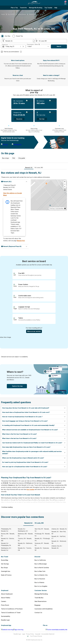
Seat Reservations (40, 601)
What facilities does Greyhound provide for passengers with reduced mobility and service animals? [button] (32, 452)
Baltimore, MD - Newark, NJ (25, 535)
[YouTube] (44, 629)
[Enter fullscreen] (64, 190)
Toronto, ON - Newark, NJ (25, 539)
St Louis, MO (39, 167)
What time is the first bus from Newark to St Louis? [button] (19, 434)
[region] (49, 194)
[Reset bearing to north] (64, 186)
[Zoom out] (64, 184)
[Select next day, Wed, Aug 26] (23, 46)
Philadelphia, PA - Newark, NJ (6, 530)
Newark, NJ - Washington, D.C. (23, 530)
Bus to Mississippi (41, 564)
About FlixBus (5, 598)
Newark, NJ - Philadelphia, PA (6, 544)
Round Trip (19, 36)
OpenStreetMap (60, 208)
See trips (41, 119)
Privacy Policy (30, 634)
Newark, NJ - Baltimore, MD (25, 544)
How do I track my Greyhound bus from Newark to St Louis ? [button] (22, 417)
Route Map (4, 560)
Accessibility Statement (47, 634)
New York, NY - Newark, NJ (42, 530)
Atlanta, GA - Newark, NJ (59, 529)
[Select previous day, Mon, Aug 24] (20, 46)
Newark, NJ (32, 14)
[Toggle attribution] (65, 208)
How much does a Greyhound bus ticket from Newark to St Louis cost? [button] (26, 412)
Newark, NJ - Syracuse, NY (42, 549)
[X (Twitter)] (45, 629)
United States (22, 14)
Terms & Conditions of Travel (10, 612)
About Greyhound (6, 594)
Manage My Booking (41, 594)
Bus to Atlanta (39, 582)
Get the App (5, 564)
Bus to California (40, 560)
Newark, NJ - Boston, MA (7, 539)
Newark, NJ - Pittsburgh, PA (42, 539)
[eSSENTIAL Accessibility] (57, 629)
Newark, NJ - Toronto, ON (25, 549)
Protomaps (52, 208)
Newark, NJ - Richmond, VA (59, 542)
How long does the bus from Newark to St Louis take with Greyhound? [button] (25, 408)
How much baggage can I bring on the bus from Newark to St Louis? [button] (25, 421)
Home (3, 14)
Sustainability (5, 616)
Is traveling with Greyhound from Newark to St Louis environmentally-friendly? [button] (28, 425)
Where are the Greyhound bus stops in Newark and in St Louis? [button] (23, 458)
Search (59, 46)
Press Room (5, 605)
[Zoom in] (64, 181)
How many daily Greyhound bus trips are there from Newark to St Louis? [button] (26, 447)
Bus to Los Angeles (41, 586)
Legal (23, 634)
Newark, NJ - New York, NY (59, 533)
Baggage (37, 605)
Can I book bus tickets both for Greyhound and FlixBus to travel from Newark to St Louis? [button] (32, 443)
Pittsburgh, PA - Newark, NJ (42, 535)
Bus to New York (40, 571)
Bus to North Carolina (42, 567)
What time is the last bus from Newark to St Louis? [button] (19, 438)
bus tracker (30, 489)
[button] (15, 181)
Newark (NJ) (21, 241)
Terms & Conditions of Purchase (11, 609)
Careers (3, 601)
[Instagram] (43, 629)
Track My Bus (39, 598)
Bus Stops (4, 567)
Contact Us (38, 612)
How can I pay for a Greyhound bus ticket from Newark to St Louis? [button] (24, 466)
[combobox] (19, 41)
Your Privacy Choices (36, 636)
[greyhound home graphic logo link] (34, 3)
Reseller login (5, 620)
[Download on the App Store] (18, 630)
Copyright (37, 634)
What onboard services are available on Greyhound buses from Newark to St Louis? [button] (30, 430)
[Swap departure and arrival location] (34, 41)
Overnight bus (5, 571)
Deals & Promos (6, 575)
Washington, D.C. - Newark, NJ (6, 549)
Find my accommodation (11, 52)
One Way (7, 36)
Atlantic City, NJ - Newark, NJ (57, 547)
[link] (34, 379)
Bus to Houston (40, 579)
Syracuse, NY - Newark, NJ (42, 544)
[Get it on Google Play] (7, 630)
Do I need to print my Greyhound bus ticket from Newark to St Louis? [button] (25, 462)
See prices (19, 119)
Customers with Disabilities (44, 609)
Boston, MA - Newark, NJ (8, 535)
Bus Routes (11, 14)
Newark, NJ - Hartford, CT (59, 537)
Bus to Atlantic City (41, 575)
